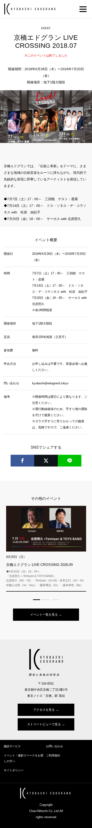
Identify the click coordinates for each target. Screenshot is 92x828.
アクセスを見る (44, 709)
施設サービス (12, 746)
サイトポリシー (14, 770)
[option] (46, 116)
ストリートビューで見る (44, 724)
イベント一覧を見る (44, 614)
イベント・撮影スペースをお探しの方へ (23, 758)
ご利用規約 (53, 755)
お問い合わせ (54, 746)
